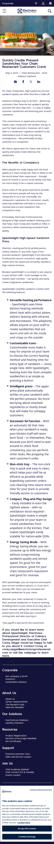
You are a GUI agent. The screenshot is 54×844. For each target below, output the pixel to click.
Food (44, 72)
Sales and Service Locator (18, 756)
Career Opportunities (16, 701)
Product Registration (15, 735)
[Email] (15, 81)
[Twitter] (31, 81)
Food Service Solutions (16, 720)
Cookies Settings (26, 836)
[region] (27, 814)
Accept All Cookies (27, 828)
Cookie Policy (23, 822)
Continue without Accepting (41, 789)
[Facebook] (23, 81)
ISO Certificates (13, 741)
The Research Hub (14, 704)
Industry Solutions (27, 76)
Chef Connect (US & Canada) (19, 772)
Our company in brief (16, 676)
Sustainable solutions (16, 681)
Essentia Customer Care (17, 753)
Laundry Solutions (14, 722)
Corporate (7, 3)
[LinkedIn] (39, 81)
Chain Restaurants (31, 72)
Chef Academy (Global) (17, 769)
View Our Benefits (14, 707)
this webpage (28, 652)
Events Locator (13, 774)
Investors (10, 678)
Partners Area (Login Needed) (20, 738)
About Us (10, 698)
